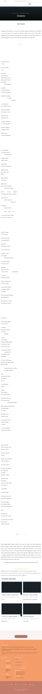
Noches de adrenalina (28, 616)
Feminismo (37, 618)
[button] (20, 1)
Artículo (10, 618)
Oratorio (28, 573)
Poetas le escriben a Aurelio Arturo (10, 594)
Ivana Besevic (36, 562)
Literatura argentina (27, 571)
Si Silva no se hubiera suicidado (9, 616)
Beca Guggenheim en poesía (17, 571)
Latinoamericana (22, 13)
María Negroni (11, 573)
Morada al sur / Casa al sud (8, 661)
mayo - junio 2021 (19, 573)
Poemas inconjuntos (7, 674)
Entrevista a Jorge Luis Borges (30, 594)
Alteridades (32, 618)
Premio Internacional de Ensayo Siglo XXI (17, 575)
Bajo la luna (7, 571)
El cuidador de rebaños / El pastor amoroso (8, 666)
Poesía (28, 13)
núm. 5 (24, 573)
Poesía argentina (34, 573)
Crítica (14, 618)
